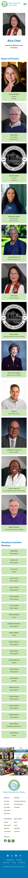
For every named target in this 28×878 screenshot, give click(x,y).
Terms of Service (6, 862)
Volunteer (6, 828)
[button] (25, 4)
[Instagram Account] (9, 841)
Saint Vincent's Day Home (11, 867)
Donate (6, 822)
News (15, 822)
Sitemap (14, 862)
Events (15, 825)
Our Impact (7, 807)
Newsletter (17, 828)
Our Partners (7, 831)
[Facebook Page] (5, 842)
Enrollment (17, 807)
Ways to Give (7, 825)
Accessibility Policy (10, 860)
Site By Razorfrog (21, 862)
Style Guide (7, 813)
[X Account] (13, 841)
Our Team (6, 801)
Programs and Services (20, 801)
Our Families (7, 810)
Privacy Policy (19, 860)
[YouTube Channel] (16, 856)
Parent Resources (18, 804)
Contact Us (17, 831)
